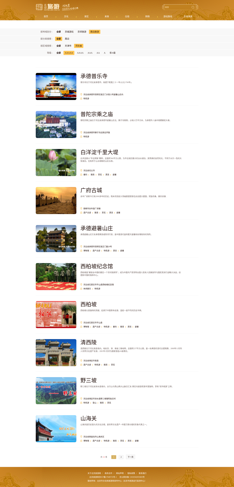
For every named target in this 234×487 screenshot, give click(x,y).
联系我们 (142, 473)
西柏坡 (88, 304)
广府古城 (91, 190)
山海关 (88, 418)
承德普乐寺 (94, 76)
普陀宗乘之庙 (96, 114)
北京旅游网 (57, 7)
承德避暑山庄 (96, 228)
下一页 (130, 457)
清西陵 (88, 342)
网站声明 (120, 473)
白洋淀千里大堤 (99, 152)
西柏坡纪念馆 (96, 266)
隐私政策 (131, 473)
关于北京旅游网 (94, 473)
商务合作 (108, 473)
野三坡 (88, 380)
